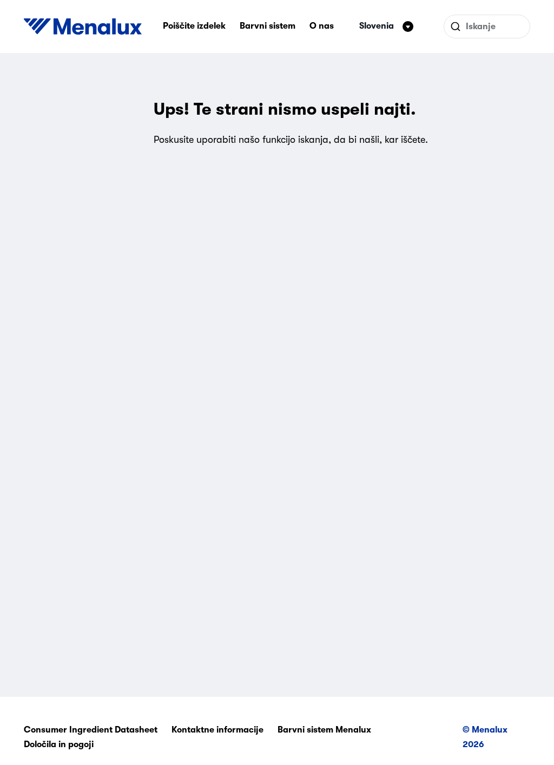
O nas (321, 26)
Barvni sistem (267, 26)
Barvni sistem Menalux (324, 730)
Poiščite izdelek (194, 26)
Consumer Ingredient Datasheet (90, 730)
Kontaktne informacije (217, 730)
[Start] (83, 26)
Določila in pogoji (59, 744)
